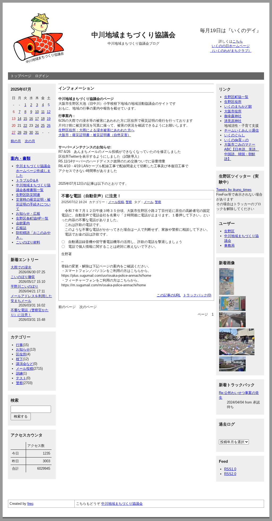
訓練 (19, 373)
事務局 (229, 245)
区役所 (21, 354)
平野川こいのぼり (24, 286)
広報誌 (21, 228)
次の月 (30, 141)
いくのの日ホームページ (231, 46)
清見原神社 (232, 121)
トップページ (21, 76)
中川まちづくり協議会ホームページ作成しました (33, 171)
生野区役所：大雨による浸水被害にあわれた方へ (96, 130)
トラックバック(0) (197, 295)
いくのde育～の (236, 140)
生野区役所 (232, 102)
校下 (19, 359)
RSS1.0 (230, 469)
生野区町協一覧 (236, 97)
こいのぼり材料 (28, 242)
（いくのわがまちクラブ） (231, 51)
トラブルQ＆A (27, 180)
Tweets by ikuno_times (234, 190)
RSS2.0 (230, 474)
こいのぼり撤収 (23, 277)
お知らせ (23, 349)
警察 (19, 383)
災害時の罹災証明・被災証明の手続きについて (33, 204)
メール (148, 202)
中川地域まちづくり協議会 (133, 35)
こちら (237, 41)
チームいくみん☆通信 (241, 130)
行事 (19, 345)
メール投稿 (24, 369)
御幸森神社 (232, 116)
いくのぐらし (234, 135)
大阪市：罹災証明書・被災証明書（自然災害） (94, 135)
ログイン (42, 76)
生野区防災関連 (28, 195)
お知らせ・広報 (28, 214)
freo (30, 504)
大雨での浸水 (21, 267)
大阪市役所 (232, 111)
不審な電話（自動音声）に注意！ (91, 196)
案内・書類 (21, 158)
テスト (21, 378)
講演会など (24, 364)
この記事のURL (169, 295)
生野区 (229, 231)
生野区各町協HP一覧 (32, 218)
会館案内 (23, 223)
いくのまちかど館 (238, 106)
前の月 (16, 141)
